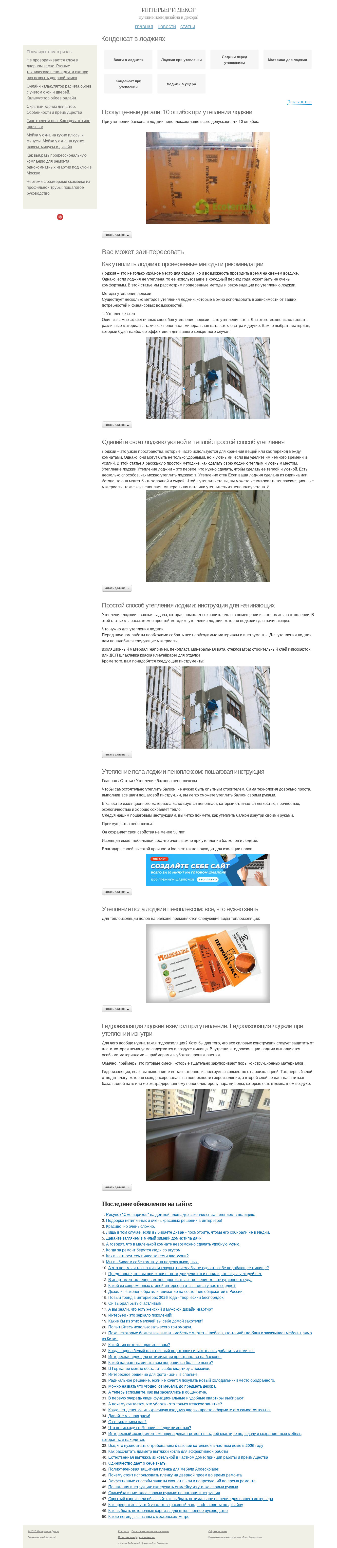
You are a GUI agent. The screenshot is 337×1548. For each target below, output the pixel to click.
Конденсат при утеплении (128, 83)
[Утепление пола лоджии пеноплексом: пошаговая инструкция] (208, 870)
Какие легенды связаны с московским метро (148, 1516)
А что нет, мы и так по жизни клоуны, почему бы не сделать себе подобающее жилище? (188, 1267)
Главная (144, 26)
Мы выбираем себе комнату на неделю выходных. (152, 1262)
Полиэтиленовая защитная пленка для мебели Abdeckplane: (163, 1469)
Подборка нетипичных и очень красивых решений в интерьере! (164, 1220)
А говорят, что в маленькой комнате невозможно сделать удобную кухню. (173, 1244)
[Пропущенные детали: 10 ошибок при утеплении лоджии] (208, 178)
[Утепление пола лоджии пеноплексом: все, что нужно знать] (208, 963)
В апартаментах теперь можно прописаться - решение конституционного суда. (180, 1279)
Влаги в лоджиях (128, 59)
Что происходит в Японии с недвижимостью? (149, 1427)
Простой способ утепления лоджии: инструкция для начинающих (188, 605)
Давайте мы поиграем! (129, 1415)
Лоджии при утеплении (181, 59)
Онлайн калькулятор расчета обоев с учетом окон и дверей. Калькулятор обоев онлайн (59, 92)
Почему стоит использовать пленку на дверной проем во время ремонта (175, 1475)
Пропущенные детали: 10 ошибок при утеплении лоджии (177, 112)
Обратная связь (217, 1531)
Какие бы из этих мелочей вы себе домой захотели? (155, 1321)
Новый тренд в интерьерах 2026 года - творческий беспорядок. (166, 1297)
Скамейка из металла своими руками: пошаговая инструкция (164, 1492)
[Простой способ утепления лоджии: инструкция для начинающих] (208, 707)
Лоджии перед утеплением (234, 59)
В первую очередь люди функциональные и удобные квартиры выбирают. (176, 1398)
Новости (167, 26)
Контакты (123, 1531)
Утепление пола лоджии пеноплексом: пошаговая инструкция (183, 771)
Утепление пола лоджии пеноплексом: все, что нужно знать (180, 909)
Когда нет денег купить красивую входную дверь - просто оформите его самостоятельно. (189, 1410)
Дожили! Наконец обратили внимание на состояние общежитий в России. (175, 1291)
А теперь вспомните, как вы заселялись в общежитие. (157, 1392)
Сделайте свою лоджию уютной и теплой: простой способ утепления (193, 442)
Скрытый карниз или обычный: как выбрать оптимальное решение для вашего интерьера (190, 1498)
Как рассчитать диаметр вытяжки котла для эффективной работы (168, 1451)
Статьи (187, 26)
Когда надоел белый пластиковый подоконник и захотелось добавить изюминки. (181, 1350)
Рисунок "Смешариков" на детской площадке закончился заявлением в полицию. (180, 1214)
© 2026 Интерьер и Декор (43, 1531)
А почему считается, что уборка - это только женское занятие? (165, 1404)
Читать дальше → (117, 235)
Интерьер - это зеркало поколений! (140, 1315)
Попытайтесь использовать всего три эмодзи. (150, 1327)
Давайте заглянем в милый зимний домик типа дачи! (154, 1238)
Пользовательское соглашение (150, 1531)
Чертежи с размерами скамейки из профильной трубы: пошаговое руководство (58, 187)
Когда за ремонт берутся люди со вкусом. (144, 1250)
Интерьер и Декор (168, 9)
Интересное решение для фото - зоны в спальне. (153, 1374)
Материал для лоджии (287, 59)
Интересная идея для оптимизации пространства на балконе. (165, 1356)
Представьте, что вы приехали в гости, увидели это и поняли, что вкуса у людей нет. (185, 1273)
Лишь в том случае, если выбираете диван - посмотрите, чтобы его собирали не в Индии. (188, 1232)
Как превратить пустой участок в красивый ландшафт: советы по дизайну (175, 1504)
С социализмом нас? (127, 1421)
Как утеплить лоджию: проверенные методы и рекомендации (182, 264)
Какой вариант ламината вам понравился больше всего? (160, 1362)
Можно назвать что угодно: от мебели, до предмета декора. (162, 1386)
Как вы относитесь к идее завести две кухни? (147, 1256)
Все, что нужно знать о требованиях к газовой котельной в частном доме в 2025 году (185, 1445)
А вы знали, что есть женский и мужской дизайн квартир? (160, 1309)
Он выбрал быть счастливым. (135, 1303)
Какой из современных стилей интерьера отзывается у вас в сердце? (172, 1285)
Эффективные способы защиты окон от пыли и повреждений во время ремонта (182, 1481)
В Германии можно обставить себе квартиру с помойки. (159, 1368)
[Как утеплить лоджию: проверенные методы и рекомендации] (208, 378)
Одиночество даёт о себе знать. (137, 1463)
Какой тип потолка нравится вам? (139, 1344)
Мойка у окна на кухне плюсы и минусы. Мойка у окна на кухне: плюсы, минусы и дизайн (55, 141)
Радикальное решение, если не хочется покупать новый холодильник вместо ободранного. (191, 1380)
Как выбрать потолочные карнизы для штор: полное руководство (168, 1510)
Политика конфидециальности (136, 1537)
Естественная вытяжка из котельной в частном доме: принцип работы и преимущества (188, 1457)
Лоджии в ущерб (181, 83)
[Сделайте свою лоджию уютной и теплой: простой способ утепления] (208, 536)
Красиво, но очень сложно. (130, 1226)
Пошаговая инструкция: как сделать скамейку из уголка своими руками (173, 1487)
